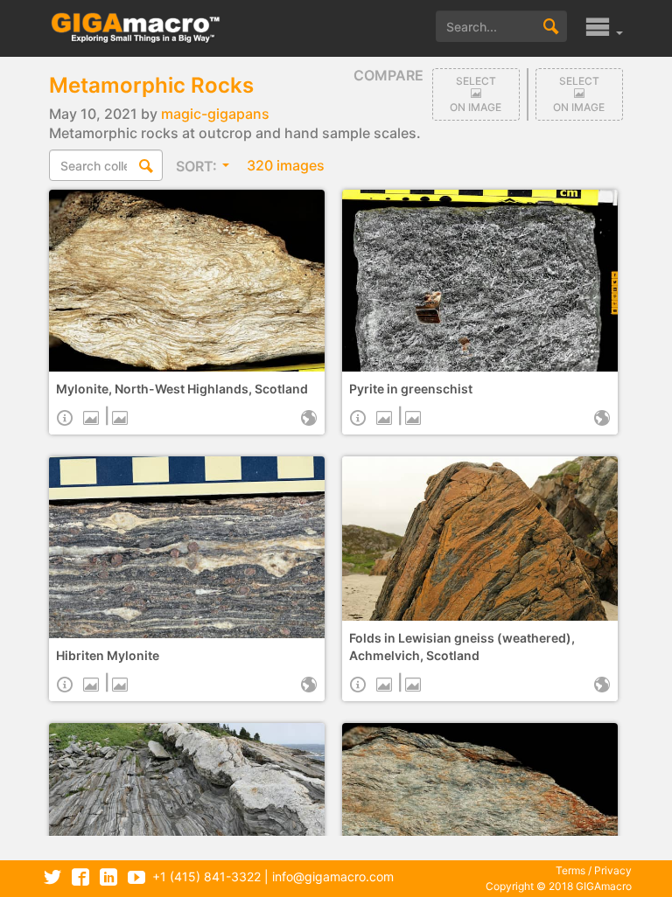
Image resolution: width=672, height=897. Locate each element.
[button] (603, 32)
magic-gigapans (215, 113)
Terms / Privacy (594, 870)
